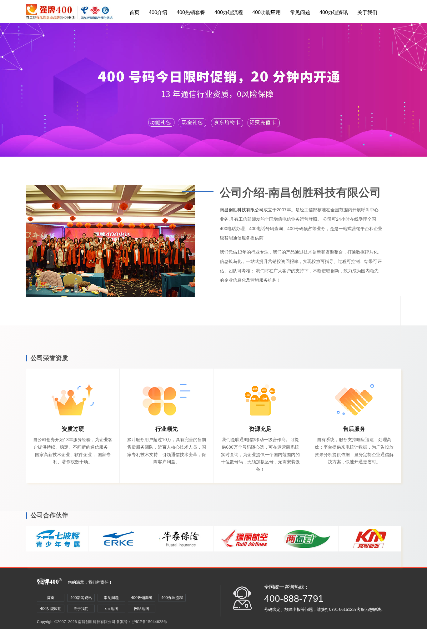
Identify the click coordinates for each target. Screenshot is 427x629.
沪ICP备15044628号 (149, 622)
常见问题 (300, 12)
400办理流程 (228, 12)
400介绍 (158, 12)
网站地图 (141, 608)
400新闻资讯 (81, 598)
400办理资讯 (333, 12)
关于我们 (367, 12)
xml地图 (111, 608)
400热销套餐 (191, 12)
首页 (134, 12)
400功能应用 (266, 12)
